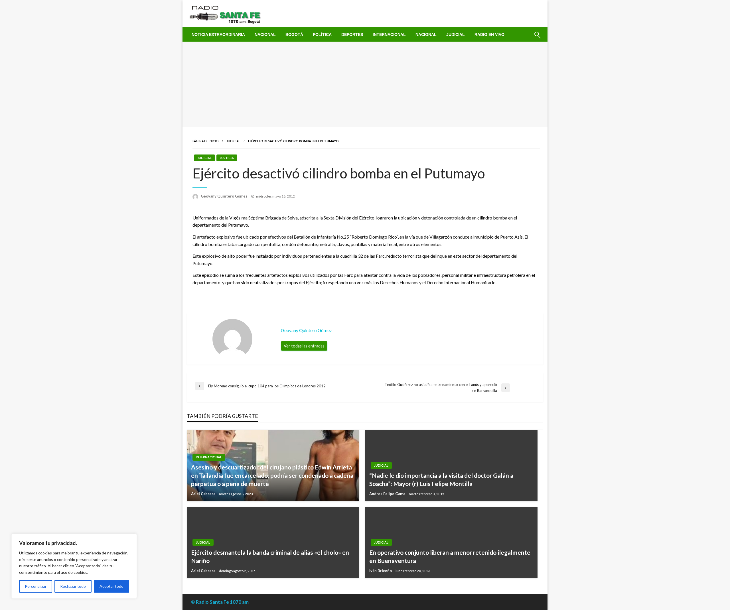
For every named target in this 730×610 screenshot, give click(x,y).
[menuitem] (218, 34)
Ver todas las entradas (304, 345)
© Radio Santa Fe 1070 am (220, 602)
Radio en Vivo (489, 34)
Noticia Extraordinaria (218, 34)
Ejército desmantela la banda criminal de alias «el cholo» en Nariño (270, 556)
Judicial (455, 34)
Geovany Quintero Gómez (224, 196)
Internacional (389, 34)
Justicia (227, 158)
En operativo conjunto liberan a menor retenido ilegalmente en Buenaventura (449, 556)
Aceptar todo (111, 586)
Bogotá (294, 34)
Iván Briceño (381, 570)
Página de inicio (205, 141)
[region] (74, 566)
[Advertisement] (365, 84)
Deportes (352, 34)
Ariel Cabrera (203, 493)
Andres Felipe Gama (387, 493)
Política (322, 34)
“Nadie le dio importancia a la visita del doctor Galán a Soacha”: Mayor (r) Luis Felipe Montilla (441, 479)
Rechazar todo (73, 586)
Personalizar (35, 586)
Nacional (265, 34)
